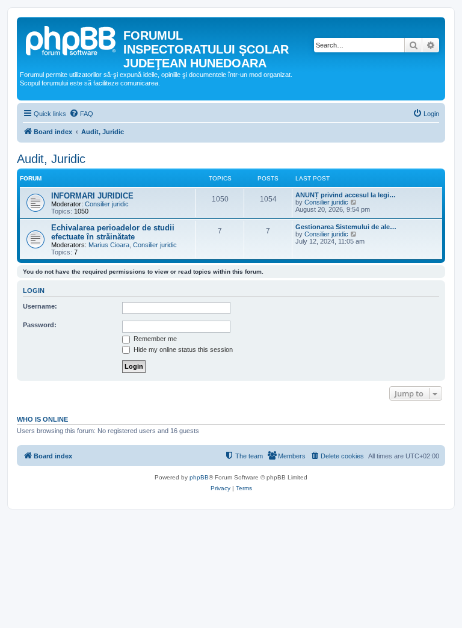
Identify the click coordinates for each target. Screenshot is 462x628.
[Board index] (71, 39)
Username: (40, 306)
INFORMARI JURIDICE (92, 195)
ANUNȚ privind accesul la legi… (345, 195)
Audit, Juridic (51, 158)
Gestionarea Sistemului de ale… (345, 226)
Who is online (42, 419)
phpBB (199, 477)
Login (34, 290)
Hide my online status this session (182, 349)
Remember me (154, 338)
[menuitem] (81, 113)
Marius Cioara (108, 244)
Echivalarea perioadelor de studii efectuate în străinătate (112, 232)
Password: (40, 324)
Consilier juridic (107, 204)
